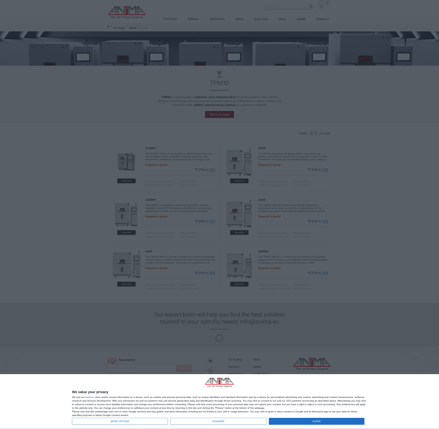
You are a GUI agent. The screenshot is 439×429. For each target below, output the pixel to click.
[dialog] (219, 401)
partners (89, 397)
